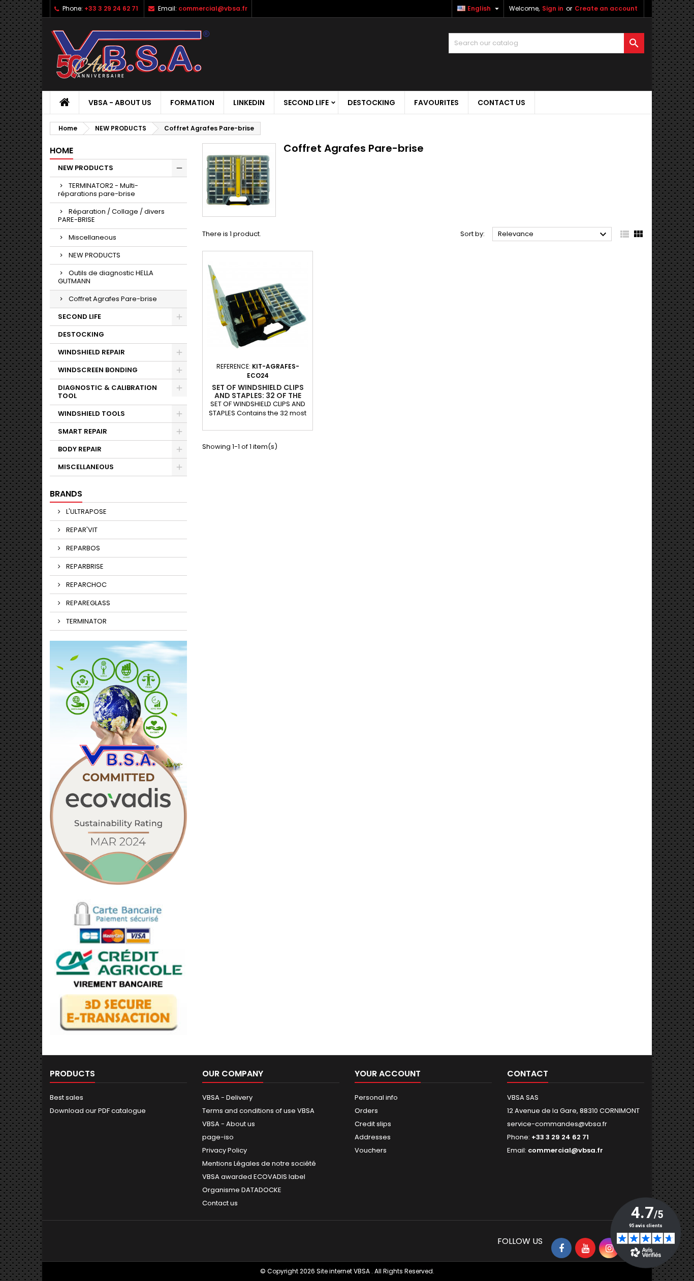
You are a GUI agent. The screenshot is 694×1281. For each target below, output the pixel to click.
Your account (388, 1073)
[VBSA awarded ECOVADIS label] (118, 762)
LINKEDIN (249, 102)
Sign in (552, 8)
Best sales (66, 1097)
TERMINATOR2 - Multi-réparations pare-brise (98, 190)
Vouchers (371, 1150)
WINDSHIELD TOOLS (91, 413)
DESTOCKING (371, 102)
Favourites (436, 102)
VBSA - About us (119, 102)
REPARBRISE (84, 566)
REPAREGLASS (87, 603)
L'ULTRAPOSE (86, 511)
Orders (366, 1110)
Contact (527, 1073)
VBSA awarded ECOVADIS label (253, 1176)
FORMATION (192, 102)
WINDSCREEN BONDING (98, 370)
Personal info (376, 1097)
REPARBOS (82, 548)
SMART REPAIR (82, 431)
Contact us (501, 102)
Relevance (553, 234)
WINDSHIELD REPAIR (91, 352)
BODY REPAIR (80, 449)
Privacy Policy (224, 1150)
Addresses (373, 1137)
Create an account (606, 8)
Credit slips (373, 1124)
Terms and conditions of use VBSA (258, 1110)
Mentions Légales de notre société (259, 1163)
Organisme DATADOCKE (241, 1190)
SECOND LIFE (306, 102)
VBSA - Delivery (227, 1097)
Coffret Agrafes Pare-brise (113, 299)
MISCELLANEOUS (86, 467)
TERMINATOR (86, 621)
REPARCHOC (86, 584)
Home (61, 150)
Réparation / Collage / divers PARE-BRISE (111, 215)
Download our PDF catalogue (98, 1110)
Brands (66, 494)
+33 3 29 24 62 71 (111, 8)
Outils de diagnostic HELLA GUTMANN (105, 277)
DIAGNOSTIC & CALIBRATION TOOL (107, 392)
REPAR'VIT (81, 530)
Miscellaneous (92, 237)
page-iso (218, 1137)
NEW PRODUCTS (85, 168)
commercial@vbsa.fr (212, 8)
